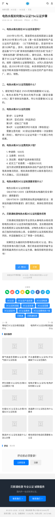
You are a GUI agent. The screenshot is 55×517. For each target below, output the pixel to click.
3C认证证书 (9, 310)
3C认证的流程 (12, 305)
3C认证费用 (24, 310)
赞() (35, 20)
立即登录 (21, 462)
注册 (36, 462)
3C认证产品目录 (25, 300)
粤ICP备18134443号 (41, 510)
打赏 (35, 267)
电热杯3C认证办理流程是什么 (41, 327)
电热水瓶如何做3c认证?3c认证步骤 (24, 16)
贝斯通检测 (32, 315)
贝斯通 (20, 315)
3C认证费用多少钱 (42, 310)
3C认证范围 (43, 305)
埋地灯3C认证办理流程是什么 (13, 327)
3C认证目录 (28, 305)
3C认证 (27, 3)
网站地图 (29, 510)
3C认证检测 (42, 300)
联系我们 (18, 498)
